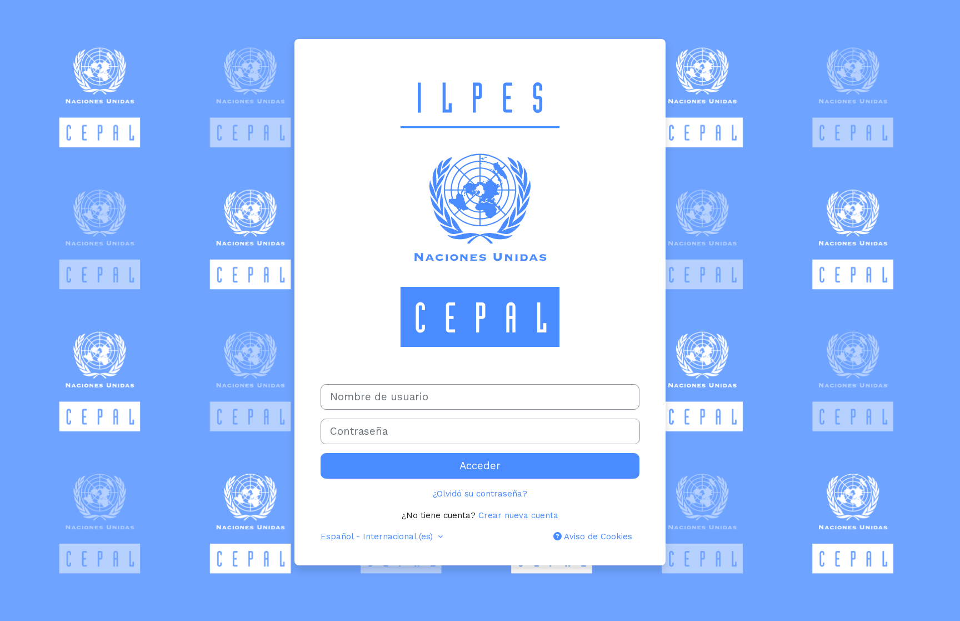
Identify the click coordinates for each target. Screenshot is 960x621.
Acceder (480, 466)
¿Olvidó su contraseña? (480, 494)
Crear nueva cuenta (518, 515)
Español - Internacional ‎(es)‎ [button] (378, 536)
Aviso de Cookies (597, 536)
